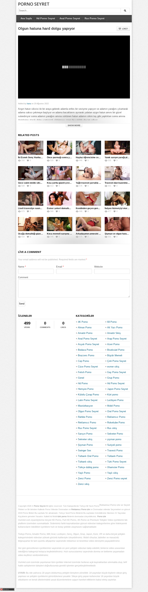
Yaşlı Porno (84, 473)
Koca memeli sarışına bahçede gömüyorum (69, 234)
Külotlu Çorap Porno (88, 394)
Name (21, 266)
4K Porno (83, 322)
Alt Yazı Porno (114, 327)
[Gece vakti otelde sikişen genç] (30, 173)
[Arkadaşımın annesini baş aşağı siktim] (88, 224)
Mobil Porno (113, 405)
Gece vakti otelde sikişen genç (33, 183)
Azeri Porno (113, 344)
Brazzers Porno (86, 355)
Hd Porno (83, 383)
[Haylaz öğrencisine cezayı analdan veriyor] (88, 148)
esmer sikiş (113, 366)
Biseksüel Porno (115, 349)
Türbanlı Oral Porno (88, 456)
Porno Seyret (33, 4)
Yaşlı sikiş (112, 473)
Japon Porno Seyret (117, 389)
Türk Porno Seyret (116, 461)
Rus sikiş (112, 428)
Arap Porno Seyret (117, 338)
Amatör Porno (85, 333)
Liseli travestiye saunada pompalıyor (37, 208)
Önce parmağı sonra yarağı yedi (63, 157)
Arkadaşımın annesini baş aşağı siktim (96, 234)
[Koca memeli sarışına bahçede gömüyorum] (59, 224)
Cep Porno (83, 361)
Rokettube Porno (116, 422)
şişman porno (114, 439)
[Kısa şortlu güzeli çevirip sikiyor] (59, 173)
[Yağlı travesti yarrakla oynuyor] (88, 173)
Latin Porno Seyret (87, 400)
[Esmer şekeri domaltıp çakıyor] (59, 199)
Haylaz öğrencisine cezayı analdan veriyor (97, 157)
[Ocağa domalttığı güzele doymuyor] (30, 224)
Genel (81, 377)
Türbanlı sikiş (85, 461)
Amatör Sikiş (114, 333)
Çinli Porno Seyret (116, 361)
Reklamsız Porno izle (80, 509)
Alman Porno (85, 327)
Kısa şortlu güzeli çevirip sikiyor (63, 183)
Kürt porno (112, 394)
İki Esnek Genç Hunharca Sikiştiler (36, 157)
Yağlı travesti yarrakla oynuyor (91, 183)
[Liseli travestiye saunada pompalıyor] (30, 199)
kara (29, 103)
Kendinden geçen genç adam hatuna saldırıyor (99, 208)
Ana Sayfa (26, 18)
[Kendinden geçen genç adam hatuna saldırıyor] (88, 199)
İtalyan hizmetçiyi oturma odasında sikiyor (126, 208)
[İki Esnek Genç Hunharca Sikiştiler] (30, 148)
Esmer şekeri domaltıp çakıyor (63, 208)
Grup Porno (113, 377)
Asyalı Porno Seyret (88, 344)
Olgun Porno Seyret (88, 411)
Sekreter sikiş (85, 439)
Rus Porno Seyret (94, 18)
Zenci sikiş (83, 484)
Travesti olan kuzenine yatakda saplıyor (125, 183)
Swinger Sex (84, 450)
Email (59, 266)
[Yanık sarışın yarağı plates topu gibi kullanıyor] (117, 148)
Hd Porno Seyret (45, 18)
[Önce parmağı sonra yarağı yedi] (59, 148)
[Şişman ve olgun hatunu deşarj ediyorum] (117, 224)
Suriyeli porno (114, 445)
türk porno (62, 516)
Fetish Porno (84, 372)
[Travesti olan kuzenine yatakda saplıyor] (117, 173)
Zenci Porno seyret (117, 478)
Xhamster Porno (115, 467)
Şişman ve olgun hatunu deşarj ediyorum (126, 234)
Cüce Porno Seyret (88, 366)
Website (98, 266)
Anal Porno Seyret (70, 18)
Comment (23, 277)
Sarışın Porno (85, 433)
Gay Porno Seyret (116, 372)
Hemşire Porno (85, 389)
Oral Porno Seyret (116, 411)
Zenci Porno (84, 478)
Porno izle (101, 516)
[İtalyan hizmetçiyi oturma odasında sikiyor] (117, 199)
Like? (125, 29)
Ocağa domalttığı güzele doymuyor (36, 234)
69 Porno (112, 322)
